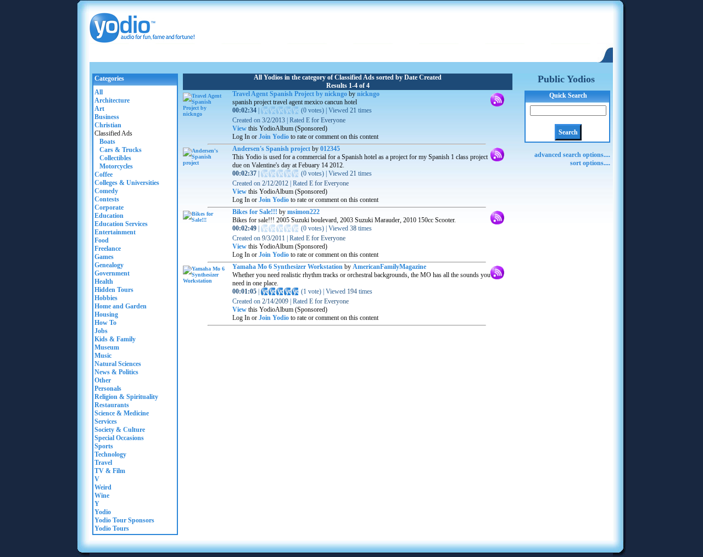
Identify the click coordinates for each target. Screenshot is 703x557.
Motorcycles (113, 166)
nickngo (368, 94)
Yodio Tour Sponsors (124, 520)
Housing (106, 314)
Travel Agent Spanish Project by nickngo (289, 94)
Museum (106, 347)
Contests (106, 199)
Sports (103, 446)
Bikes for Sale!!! (254, 212)
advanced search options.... (572, 155)
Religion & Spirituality (126, 397)
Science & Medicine (121, 413)
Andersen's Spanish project (271, 149)
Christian (107, 125)
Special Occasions (119, 438)
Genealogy (109, 265)
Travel (103, 462)
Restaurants (111, 405)
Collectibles (112, 158)
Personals (107, 388)
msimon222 (303, 212)
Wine (101, 495)
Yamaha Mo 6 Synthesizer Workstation (287, 267)
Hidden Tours (113, 290)
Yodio (102, 512)
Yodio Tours (111, 528)
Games (104, 257)
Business (106, 117)
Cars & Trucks (118, 150)
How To (105, 323)
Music (102, 355)
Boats (104, 141)
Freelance (107, 248)
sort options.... (590, 163)
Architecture (112, 100)
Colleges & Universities (126, 183)
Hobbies (106, 298)
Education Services (121, 224)
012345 (330, 149)
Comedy (106, 191)
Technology (110, 454)
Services (105, 421)
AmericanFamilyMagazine (389, 267)
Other (102, 380)
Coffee (103, 174)
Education (109, 216)
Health (103, 281)
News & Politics (116, 372)
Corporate (109, 207)
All (98, 92)
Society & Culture (119, 430)
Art (99, 108)
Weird (102, 487)
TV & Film (109, 471)
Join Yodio (274, 136)
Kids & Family (115, 339)
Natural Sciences (117, 364)
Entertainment (115, 232)
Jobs (101, 331)
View (239, 128)
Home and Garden (120, 306)
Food (101, 240)
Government (112, 273)
